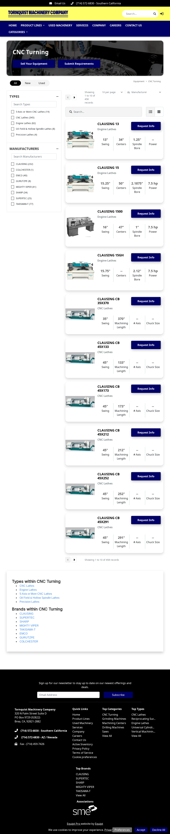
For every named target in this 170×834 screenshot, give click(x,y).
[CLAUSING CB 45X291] (80, 533)
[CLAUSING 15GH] (80, 270)
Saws (105, 731)
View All (107, 736)
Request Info (145, 126)
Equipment (138, 81)
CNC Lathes (138, 714)
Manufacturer (139, 92)
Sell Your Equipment (34, 64)
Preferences (122, 830)
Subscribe (118, 695)
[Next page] (74, 97)
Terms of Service (82, 753)
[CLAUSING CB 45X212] (80, 446)
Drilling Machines (113, 727)
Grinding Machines (114, 719)
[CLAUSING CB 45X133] (80, 358)
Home (13, 25)
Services (82, 25)
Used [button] (42, 83)
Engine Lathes (140, 723)
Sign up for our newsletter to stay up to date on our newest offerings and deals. (85, 685)
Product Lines (31, 25)
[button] (161, 13)
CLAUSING (82, 774)
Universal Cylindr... (142, 727)
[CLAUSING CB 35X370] (80, 314)
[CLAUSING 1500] (80, 227)
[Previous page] (67, 97)
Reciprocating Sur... (143, 719)
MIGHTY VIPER (85, 787)
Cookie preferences (84, 757)
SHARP (80, 782)
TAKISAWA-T (83, 791)
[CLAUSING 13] (80, 139)
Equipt (99, 824)
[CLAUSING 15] (80, 183)
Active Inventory (82, 744)
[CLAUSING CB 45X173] (80, 402)
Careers (115, 25)
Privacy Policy (80, 748)
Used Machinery (60, 25)
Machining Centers (114, 723)
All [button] (15, 83)
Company (99, 25)
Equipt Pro (74, 824)
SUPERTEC (82, 778)
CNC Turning (110, 714)
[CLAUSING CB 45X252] (80, 489)
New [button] (28, 83)
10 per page (109, 92)
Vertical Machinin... (143, 731)
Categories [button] (17, 32)
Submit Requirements (79, 64)
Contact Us (133, 25)
